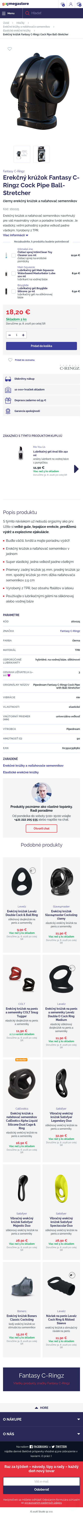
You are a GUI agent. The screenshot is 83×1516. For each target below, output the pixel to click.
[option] (41, 461)
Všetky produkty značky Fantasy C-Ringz (41, 1383)
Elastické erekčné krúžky (17, 30)
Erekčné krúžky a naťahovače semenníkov (26, 26)
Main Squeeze (26, 267)
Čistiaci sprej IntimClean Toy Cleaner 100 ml (35, 254)
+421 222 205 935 (26, 819)
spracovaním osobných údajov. (43, 1502)
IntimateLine (25, 249)
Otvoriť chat (41, 828)
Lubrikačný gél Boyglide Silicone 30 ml (33, 290)
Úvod (6, 23)
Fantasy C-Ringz (14, 171)
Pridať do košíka (41, 346)
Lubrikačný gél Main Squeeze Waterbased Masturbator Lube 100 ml (36, 273)
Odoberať (41, 1489)
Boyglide (23, 285)
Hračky (21, 23)
